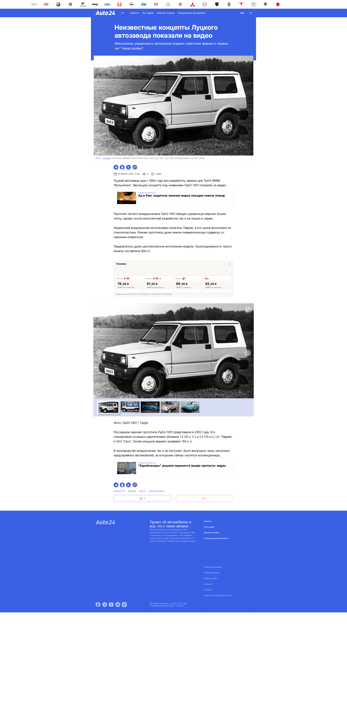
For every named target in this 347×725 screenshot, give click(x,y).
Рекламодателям (211, 573)
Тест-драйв (148, 13)
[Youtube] (111, 604)
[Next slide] (247, 352)
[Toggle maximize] (247, 309)
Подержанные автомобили (191, 13)
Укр (242, 13)
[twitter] (128, 167)
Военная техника (165, 13)
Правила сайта (210, 578)
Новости (134, 13)
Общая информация (213, 567)
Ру (251, 13)
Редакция (208, 584)
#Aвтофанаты (156, 491)
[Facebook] (98, 604)
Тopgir (106, 158)
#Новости (119, 491)
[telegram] (116, 167)
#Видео (132, 491)
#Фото (142, 491)
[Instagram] (124, 604)
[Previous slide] (99, 352)
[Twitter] (104, 604)
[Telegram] (117, 604)
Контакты (208, 590)
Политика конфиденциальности (218, 595)
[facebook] (122, 167)
